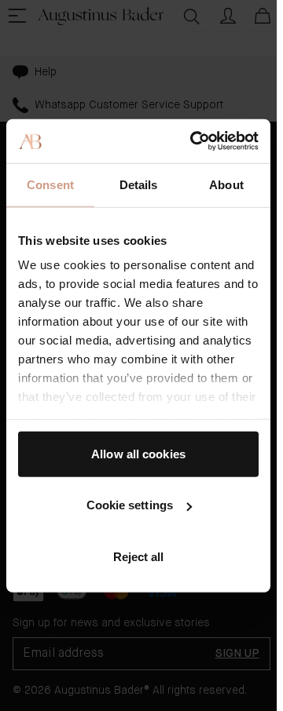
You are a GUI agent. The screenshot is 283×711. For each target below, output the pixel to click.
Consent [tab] (50, 184)
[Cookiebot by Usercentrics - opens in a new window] (194, 141)
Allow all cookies (138, 453)
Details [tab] (138, 184)
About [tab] (226, 184)
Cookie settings (130, 505)
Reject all (138, 556)
